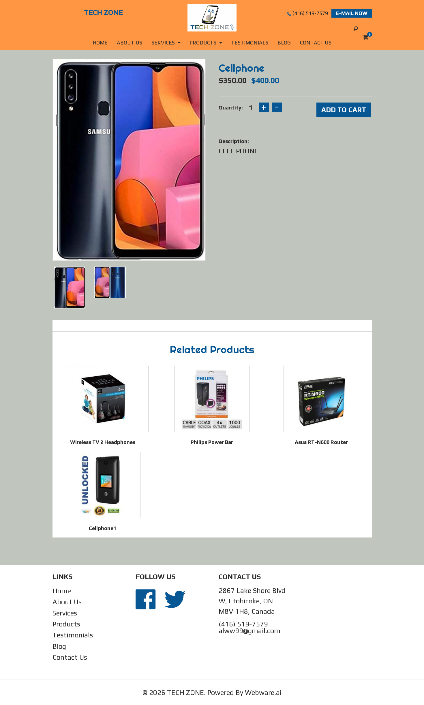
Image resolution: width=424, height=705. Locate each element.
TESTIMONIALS (249, 43)
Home (100, 43)
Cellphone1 (102, 528)
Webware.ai (263, 692)
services (163, 43)
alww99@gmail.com (249, 631)
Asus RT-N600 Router (321, 442)
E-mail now (351, 13)
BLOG (284, 43)
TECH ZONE (185, 692)
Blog (59, 646)
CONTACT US (315, 43)
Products (66, 624)
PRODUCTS (203, 43)
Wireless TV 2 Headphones (102, 442)
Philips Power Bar (212, 442)
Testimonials (72, 635)
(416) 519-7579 (310, 13)
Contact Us (69, 657)
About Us (67, 602)
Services (64, 613)
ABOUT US (129, 43)
